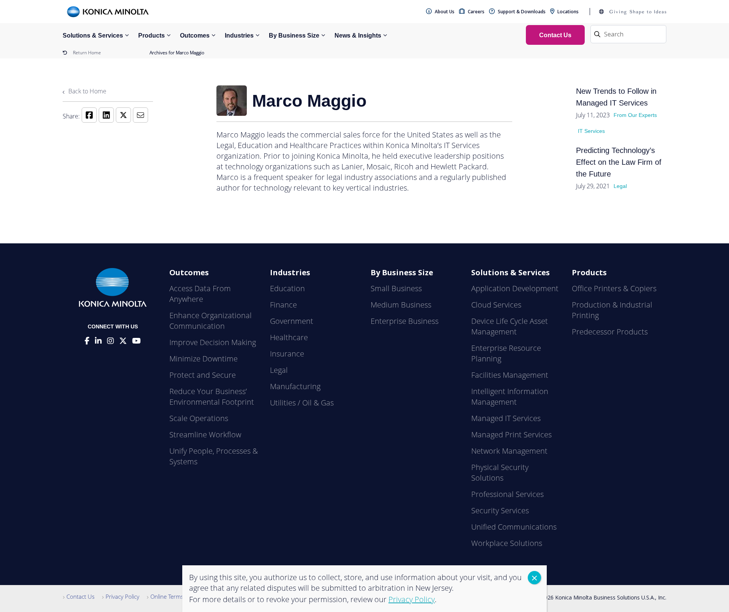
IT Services (591, 131)
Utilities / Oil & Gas (302, 402)
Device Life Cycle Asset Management (509, 326)
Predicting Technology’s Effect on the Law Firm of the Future (618, 162)
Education (287, 288)
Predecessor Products (610, 332)
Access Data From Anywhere (200, 293)
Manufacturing (295, 386)
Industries (239, 35)
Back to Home (86, 91)
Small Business (396, 288)
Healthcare (289, 337)
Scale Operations (198, 418)
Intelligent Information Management (509, 396)
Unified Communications (514, 527)
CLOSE (534, 577)
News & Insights (358, 35)
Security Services (500, 510)
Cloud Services (496, 305)
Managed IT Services (506, 418)
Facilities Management (509, 375)
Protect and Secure (202, 375)
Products (151, 35)
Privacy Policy (122, 596)
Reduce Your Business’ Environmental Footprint (211, 396)
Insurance (287, 354)
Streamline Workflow (205, 434)
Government (291, 321)
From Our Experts (635, 115)
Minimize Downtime (203, 358)
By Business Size (294, 35)
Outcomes (195, 35)
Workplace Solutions (506, 543)
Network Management (509, 451)
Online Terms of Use (176, 596)
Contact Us (80, 596)
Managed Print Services (511, 434)
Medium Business (401, 305)
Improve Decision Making (212, 342)
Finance (283, 305)
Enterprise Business (405, 321)
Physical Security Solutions (500, 472)
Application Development (515, 288)
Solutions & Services (93, 35)
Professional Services (507, 494)
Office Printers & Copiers (614, 288)
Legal (620, 186)
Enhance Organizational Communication (210, 320)
